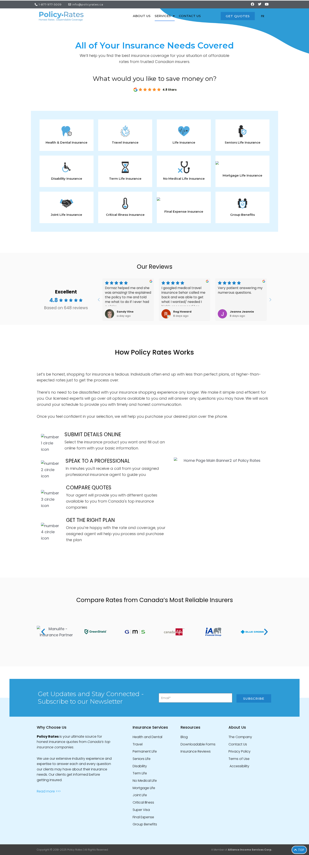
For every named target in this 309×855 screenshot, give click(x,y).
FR (262, 16)
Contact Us (190, 16)
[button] (43, 632)
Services (163, 16)
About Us (142, 16)
